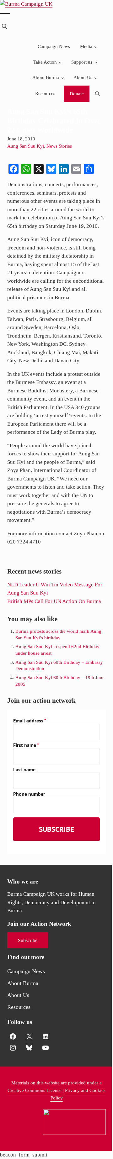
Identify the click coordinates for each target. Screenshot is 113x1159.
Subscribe (27, 940)
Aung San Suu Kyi (25, 146)
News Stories (59, 146)
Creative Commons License (35, 1090)
